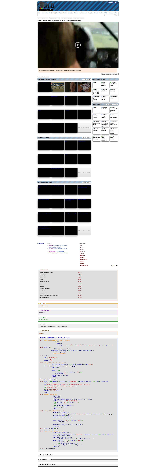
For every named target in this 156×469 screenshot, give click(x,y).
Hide (68, 338)
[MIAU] (94, 83)
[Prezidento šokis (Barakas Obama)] (113, 84)
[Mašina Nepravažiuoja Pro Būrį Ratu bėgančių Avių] (96, 92)
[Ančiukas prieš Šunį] (113, 90)
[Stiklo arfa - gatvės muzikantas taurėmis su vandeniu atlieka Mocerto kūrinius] (105, 141)
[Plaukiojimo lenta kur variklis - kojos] (113, 123)
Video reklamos (83, 12)
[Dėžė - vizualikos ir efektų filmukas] (113, 116)
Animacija (70, 12)
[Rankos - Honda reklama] (105, 108)
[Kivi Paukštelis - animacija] (96, 116)
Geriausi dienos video (54, 18)
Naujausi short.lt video (43, 18)
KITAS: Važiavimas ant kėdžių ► (110, 74)
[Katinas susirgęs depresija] (105, 84)
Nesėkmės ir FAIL (103, 12)
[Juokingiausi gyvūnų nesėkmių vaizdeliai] (96, 99)
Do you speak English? (113, 2)
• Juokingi (40, 76)
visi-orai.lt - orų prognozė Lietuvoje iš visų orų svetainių (106, 0)
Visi (39, 12)
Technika (90, 12)
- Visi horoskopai (56, 251)
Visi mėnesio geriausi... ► (112, 104)
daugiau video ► (86, 79)
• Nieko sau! (46, 76)
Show (51, 455)
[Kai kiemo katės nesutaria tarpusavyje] (96, 138)
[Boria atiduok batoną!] (113, 97)
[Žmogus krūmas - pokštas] (105, 98)
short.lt (113, 266)
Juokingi (53, 12)
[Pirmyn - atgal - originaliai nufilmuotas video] (113, 110)
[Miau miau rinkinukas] (105, 90)
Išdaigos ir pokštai (113, 12)
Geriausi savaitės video (66, 18)
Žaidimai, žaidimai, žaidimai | (58, 253)
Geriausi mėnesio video (78, 18)
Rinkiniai (96, 12)
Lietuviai (65, 12)
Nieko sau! (58, 12)
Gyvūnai (48, 12)
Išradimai (76, 12)
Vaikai (43, 12)
